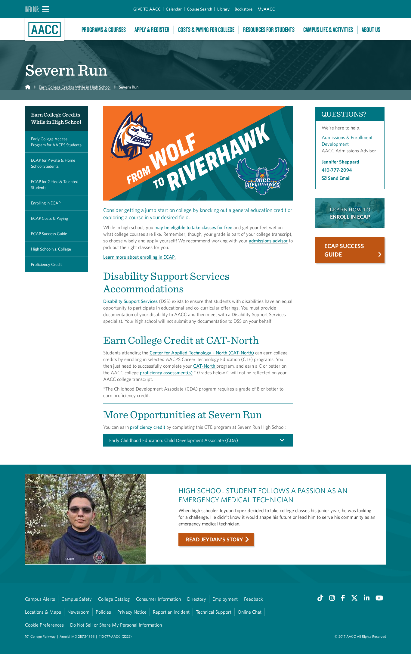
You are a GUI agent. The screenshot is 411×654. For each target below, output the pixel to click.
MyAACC (266, 9)
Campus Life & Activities (328, 29)
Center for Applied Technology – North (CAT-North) (202, 352)
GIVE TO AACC (147, 9)
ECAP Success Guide (49, 233)
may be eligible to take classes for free (193, 227)
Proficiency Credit (46, 264)
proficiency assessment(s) (166, 372)
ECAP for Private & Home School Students (53, 163)
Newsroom (78, 612)
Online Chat (249, 612)
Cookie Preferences (44, 625)
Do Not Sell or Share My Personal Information (116, 625)
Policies (103, 612)
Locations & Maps (43, 612)
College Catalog (114, 599)
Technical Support (213, 612)
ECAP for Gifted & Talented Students (54, 184)
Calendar (174, 9)
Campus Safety (76, 599)
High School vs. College (51, 249)
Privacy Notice (132, 612)
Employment (225, 599)
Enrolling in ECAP (45, 203)
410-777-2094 (337, 170)
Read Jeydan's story (214, 539)
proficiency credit (147, 427)
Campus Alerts (40, 599)
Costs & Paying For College (206, 29)
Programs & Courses (104, 29)
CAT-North (204, 366)
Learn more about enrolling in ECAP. (139, 257)
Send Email (339, 178)
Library (223, 9)
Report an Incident (171, 612)
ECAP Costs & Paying (49, 218)
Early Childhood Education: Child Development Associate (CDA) (173, 440)
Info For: (32, 9)
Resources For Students (269, 29)
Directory (196, 599)
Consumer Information (158, 599)
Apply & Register (151, 29)
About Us (371, 29)
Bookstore (243, 9)
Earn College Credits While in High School (74, 87)
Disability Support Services (130, 301)
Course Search (199, 9)
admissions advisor (268, 240)
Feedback (253, 599)
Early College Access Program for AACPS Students (56, 141)
